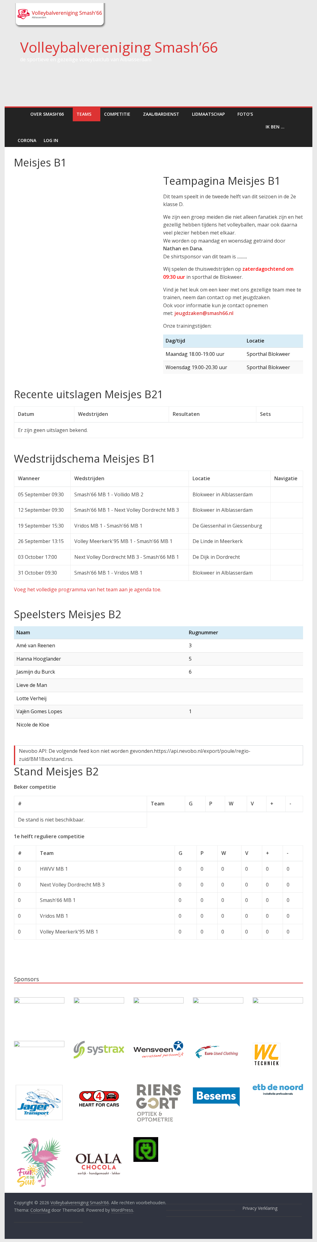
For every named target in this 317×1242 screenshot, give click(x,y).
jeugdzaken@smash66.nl (203, 313)
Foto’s (245, 114)
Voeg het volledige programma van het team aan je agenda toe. (87, 589)
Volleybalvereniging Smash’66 (119, 47)
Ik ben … (275, 127)
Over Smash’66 (47, 114)
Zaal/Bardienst (161, 114)
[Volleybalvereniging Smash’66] (20, 114)
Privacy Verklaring (259, 1208)
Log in (51, 140)
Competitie (117, 114)
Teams (83, 114)
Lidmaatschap (208, 114)
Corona (27, 140)
